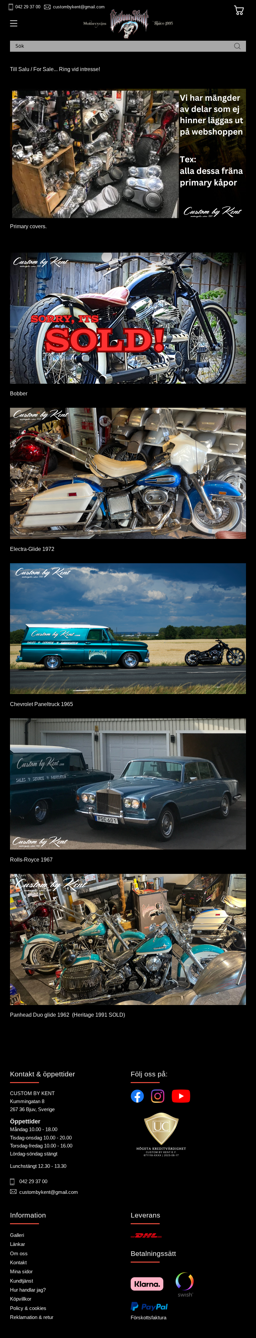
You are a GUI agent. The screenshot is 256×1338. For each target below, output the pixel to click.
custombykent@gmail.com (79, 6)
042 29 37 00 (27, 6)
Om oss (19, 1253)
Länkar (17, 1244)
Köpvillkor (20, 1299)
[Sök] (237, 46)
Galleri (17, 1235)
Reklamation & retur (31, 1317)
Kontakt (18, 1262)
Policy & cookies (28, 1308)
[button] (12, 26)
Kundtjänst (21, 1281)
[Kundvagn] (239, 10)
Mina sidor (21, 1271)
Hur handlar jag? (28, 1290)
